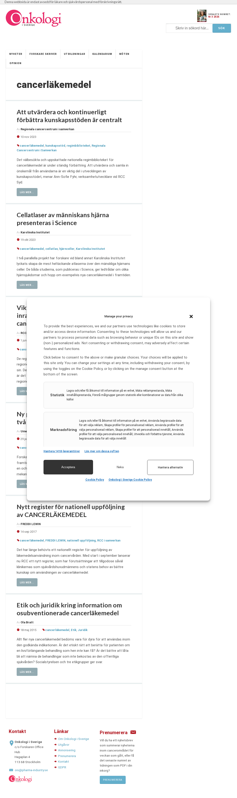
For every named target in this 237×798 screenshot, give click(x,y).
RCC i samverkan (108, 540)
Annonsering (66, 750)
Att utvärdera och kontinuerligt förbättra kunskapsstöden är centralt (69, 116)
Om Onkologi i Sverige (73, 739)
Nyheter (15, 54)
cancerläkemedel (32, 145)
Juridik (82, 630)
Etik (73, 630)
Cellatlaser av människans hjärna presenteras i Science (63, 218)
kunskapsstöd (55, 145)
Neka (120, 467)
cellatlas (51, 249)
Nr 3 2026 (213, 16)
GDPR (62, 767)
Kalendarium (102, 54)
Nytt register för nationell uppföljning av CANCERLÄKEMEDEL (71, 510)
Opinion (15, 63)
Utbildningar (74, 54)
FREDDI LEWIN (55, 540)
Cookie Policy (94, 479)
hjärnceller (67, 249)
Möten (124, 54)
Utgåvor (63, 744)
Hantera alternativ (170, 467)
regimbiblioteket (78, 145)
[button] (191, 316)
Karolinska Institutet (90, 249)
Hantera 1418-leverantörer (62, 451)
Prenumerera (67, 756)
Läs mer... (27, 192)
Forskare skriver (43, 54)
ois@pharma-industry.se (31, 770)
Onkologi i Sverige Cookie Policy (130, 479)
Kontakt (63, 761)
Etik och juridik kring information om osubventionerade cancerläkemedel (69, 609)
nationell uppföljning (81, 540)
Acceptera (68, 467)
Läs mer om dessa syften (101, 451)
